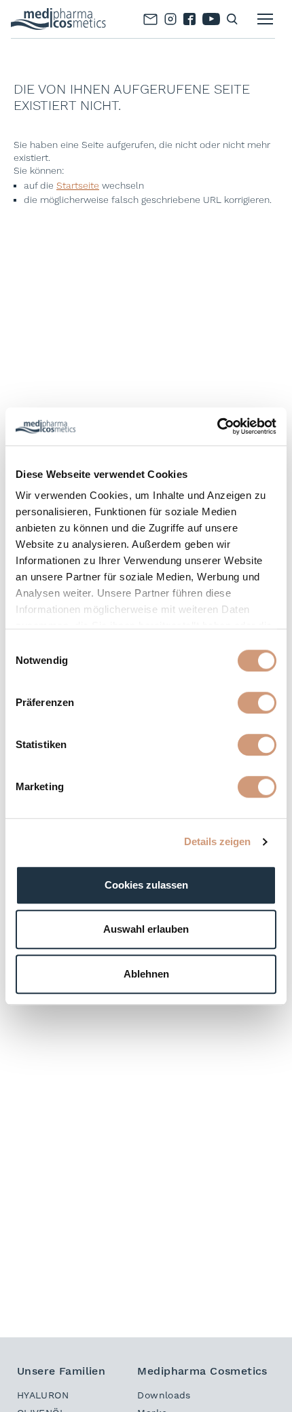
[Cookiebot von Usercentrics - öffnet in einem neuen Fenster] (217, 426)
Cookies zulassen (146, 885)
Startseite (77, 185)
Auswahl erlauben (146, 929)
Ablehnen (146, 974)
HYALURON (43, 1395)
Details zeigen (217, 841)
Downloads (163, 1395)
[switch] (257, 702)
